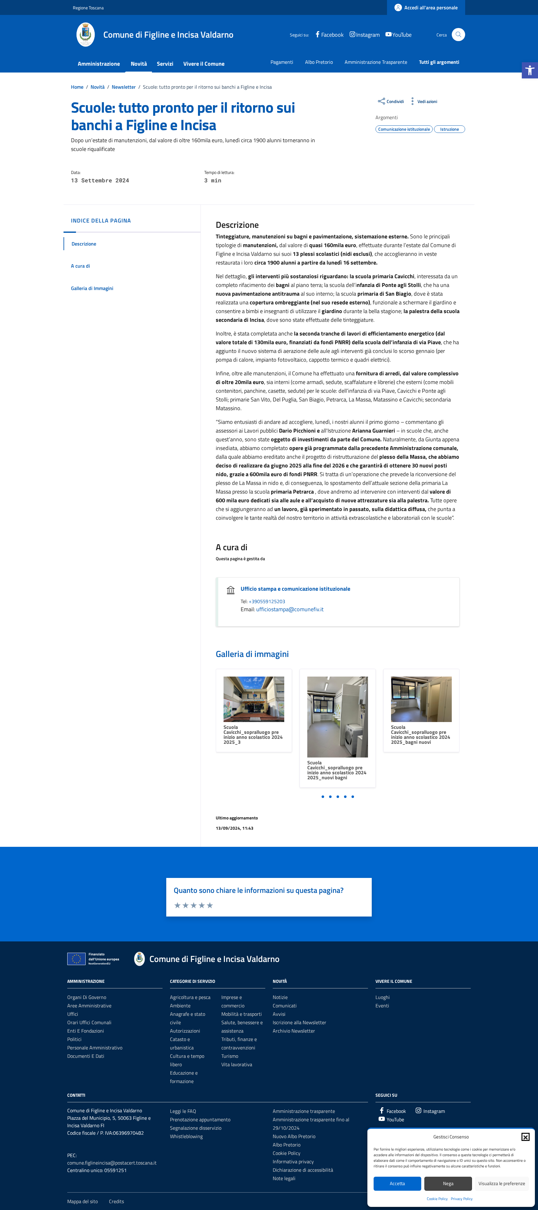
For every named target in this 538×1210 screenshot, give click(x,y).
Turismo (229, 1056)
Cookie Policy (437, 1199)
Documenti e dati (85, 1056)
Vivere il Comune (203, 63)
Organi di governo (86, 997)
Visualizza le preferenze (502, 1183)
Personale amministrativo (94, 1047)
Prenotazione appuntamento (200, 1119)
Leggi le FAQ (183, 1111)
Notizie (280, 997)
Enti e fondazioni (85, 1030)
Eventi (382, 1005)
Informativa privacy (293, 1161)
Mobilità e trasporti (241, 1014)
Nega (448, 1183)
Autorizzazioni (185, 1030)
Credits (116, 1201)
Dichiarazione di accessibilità (303, 1170)
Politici (74, 1039)
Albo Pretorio (319, 62)
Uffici (72, 1014)
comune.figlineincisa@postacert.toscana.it (112, 1162)
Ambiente (180, 1005)
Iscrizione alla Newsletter (299, 1022)
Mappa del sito (82, 1201)
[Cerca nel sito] (458, 34)
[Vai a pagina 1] (323, 796)
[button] (530, 70)
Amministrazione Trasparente (376, 62)
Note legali (284, 1178)
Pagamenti (282, 62)
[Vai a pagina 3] (338, 796)
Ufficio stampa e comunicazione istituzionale (295, 588)
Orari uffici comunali (89, 1022)
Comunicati (285, 1005)
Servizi (165, 63)
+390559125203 (267, 601)
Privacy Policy (462, 1199)
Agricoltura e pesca (190, 997)
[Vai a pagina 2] (330, 796)
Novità (139, 63)
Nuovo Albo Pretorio (294, 1136)
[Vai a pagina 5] (353, 796)
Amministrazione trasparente (304, 1111)
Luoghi (382, 997)
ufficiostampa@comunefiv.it (289, 609)
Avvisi (279, 1014)
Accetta (397, 1183)
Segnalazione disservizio (195, 1128)
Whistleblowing (186, 1136)
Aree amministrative (89, 1005)
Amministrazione (99, 63)
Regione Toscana (88, 7)
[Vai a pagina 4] (345, 796)
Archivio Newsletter (294, 1030)
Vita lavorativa (236, 1064)
